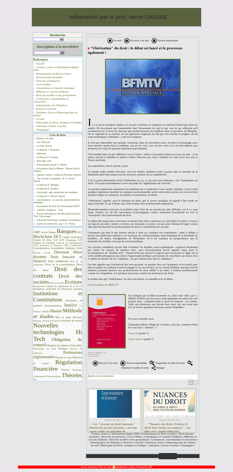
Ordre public (76, 345)
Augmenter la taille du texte (170, 363)
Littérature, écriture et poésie (51, 126)
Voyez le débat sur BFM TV (103, 284)
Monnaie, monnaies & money (47, 320)
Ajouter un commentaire (100, 376)
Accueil (39, 63)
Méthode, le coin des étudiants (52, 91)
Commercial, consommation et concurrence (51, 100)
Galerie (113, 456)
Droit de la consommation (60, 264)
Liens (149, 456)
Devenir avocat (41, 253)
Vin (35, 379)
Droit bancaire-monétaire (49, 77)
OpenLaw (41, 153)
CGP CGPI (58, 240)
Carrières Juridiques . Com (50, 210)
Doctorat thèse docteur (57, 254)
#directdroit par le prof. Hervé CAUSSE (118, 17)
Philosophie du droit (44, 349)
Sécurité (65, 369)
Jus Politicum (43, 142)
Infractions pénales (71, 289)
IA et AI (74, 286)
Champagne (71, 240)
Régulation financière (57, 365)
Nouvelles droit (44, 161)
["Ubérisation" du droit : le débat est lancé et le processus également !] (107, 295)
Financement (39, 286)
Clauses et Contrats (44, 242)
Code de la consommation (69, 243)
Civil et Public (43, 84)
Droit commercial (58, 261)
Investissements (53, 305)
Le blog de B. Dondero (48, 188)
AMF (36, 232)
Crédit (79, 248)
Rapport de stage (64, 357)
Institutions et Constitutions (57, 296)
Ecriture (73, 282)
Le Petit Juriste (44, 146)
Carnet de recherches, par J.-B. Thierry (56, 224)
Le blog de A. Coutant (47, 157)
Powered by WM (144, 467)
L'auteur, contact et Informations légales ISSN (56, 68)
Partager (160, 367)
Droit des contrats (57, 272)
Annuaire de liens (168, 456)
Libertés (45, 311)
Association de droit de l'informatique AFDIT (58, 206)
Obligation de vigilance (57, 345)
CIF (80, 240)
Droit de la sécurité (45, 109)
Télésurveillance (53, 376)
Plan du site (188, 456)
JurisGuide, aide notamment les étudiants (57, 192)
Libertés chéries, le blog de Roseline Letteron (59, 175)
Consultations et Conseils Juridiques (55, 88)
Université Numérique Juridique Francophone (59, 220)
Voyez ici (133, 333)
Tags (131, 467)
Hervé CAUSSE (94, 354)
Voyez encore (135, 339)
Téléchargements (131, 456)
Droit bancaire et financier (57, 259)
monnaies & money (71, 320)
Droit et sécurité (56, 283)
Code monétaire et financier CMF (51, 245)
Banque (52, 232)
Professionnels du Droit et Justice (53, 73)
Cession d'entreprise (72, 237)
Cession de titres (42, 240)
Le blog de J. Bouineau (48, 149)
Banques (66, 231)
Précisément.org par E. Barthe (52, 164)
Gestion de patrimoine (57, 286)
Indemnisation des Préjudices (51, 105)
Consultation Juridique (62, 248)
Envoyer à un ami (139, 40)
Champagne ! (42, 129)
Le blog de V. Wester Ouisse (51, 196)
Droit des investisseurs (47, 81)
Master (56, 310)
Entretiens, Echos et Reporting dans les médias (55, 114)
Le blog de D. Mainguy (48, 185)
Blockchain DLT (47, 236)
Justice (70, 304)
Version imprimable (167, 40)
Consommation (41, 248)
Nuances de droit (45, 138)
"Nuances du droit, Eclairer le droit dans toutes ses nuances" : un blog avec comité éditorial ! (167, 426)
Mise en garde (63, 317)
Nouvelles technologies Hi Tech (57, 332)
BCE (79, 232)
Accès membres (89, 467)
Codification (76, 245)
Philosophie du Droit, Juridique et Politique (58, 122)
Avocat (44, 232)
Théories (72, 375)
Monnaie (77, 317)
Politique (63, 348)
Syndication (122, 467)
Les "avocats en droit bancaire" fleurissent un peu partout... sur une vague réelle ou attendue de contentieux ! (113, 426)
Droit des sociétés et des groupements (55, 95)
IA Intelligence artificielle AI (57, 287)
